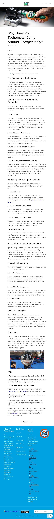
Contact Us (19, 436)
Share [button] (10, 50)
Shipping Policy (20, 451)
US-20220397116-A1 (34, 491)
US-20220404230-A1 (34, 484)
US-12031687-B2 (32, 458)
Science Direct (12, 413)
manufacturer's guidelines (17, 391)
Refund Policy (20, 447)
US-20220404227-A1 (34, 478)
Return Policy (20, 444)
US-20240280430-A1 (34, 451)
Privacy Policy (20, 440)
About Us (18, 433)
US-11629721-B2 (32, 464)
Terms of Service (21, 454)
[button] (3, 3)
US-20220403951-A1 (34, 471)
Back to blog (28, 422)
